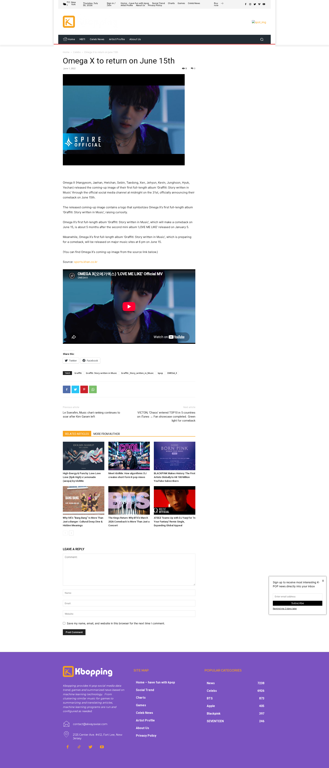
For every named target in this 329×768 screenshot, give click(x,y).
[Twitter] (254, 4)
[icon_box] (219, 5)
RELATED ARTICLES (77, 433)
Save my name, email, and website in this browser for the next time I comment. (116, 623)
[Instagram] (250, 4)
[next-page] (71, 533)
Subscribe (297, 603)
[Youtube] (264, 4)
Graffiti (78, 373)
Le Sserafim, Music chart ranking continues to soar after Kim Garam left (91, 414)
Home (66, 52)
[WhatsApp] (93, 389)
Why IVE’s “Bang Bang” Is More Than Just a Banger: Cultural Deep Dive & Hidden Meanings (83, 521)
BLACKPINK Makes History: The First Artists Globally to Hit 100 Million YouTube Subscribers (174, 477)
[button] (261, 39)
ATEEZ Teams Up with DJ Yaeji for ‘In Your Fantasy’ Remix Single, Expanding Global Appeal (174, 521)
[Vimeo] (259, 4)
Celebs (77, 52)
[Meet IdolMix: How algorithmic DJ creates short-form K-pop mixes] (129, 456)
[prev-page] (65, 533)
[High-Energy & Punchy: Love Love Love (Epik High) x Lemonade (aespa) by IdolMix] (83, 456)
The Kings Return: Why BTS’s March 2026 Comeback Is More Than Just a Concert (128, 521)
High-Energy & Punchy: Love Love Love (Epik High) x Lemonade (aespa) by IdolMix (82, 477)
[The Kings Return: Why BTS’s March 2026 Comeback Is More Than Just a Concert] (129, 500)
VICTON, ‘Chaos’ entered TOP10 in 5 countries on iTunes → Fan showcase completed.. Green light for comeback (166, 416)
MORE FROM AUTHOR (106, 433)
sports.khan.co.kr (85, 262)
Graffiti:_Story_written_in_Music (137, 373)
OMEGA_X (172, 373)
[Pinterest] (84, 389)
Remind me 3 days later (285, 608)
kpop (160, 373)
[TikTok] (79, 747)
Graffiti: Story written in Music (101, 373)
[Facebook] (245, 4)
